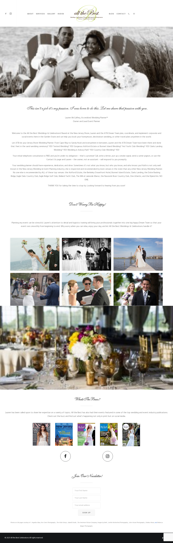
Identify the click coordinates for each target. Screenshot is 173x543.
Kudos (61, 14)
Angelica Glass (35, 522)
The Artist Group (61, 522)
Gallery (51, 14)
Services (40, 14)
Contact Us (51, 159)
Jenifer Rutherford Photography (118, 522)
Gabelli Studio (72, 522)
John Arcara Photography (136, 522)
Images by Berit (102, 522)
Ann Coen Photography (48, 522)
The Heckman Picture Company (87, 522)
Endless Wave (150, 522)
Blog (111, 14)
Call (96, 156)
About (30, 14)
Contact (121, 14)
